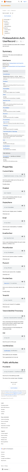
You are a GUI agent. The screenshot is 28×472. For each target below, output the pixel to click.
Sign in (25, 1)
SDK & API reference (5, 407)
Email (4, 94)
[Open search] (19, 1)
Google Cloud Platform (5, 458)
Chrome (2, 454)
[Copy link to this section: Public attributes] (19, 362)
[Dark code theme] (22, 174)
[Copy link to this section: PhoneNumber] (14, 248)
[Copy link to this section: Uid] (6, 333)
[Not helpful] (13, 13)
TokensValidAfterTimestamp (10, 131)
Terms (2, 465)
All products (3, 460)
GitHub (2, 413)
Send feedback (7, 16)
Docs (9, 10)
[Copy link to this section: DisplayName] (13, 202)
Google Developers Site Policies (10, 394)
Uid (4, 140)
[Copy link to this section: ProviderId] (11, 367)
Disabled (5, 81)
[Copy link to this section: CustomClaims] (14, 171)
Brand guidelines (4, 441)
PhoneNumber (6, 107)
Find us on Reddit (4, 421)
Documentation (6, 5)
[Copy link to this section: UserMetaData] (14, 346)
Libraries (2, 411)
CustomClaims (6, 74)
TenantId (5, 125)
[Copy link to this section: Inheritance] (12, 60)
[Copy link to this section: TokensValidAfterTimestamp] (4, 313)
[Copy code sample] (24, 174)
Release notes (4, 439)
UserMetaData (6, 146)
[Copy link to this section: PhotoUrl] (10, 263)
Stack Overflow (4, 435)
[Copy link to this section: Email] (7, 218)
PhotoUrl (5, 113)
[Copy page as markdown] (21, 41)
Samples (3, 409)
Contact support (4, 433)
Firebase (4, 10)
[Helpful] (11, 13)
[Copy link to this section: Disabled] (10, 188)
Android (2, 452)
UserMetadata (6, 148)
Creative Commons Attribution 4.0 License (13, 392)
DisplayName (6, 88)
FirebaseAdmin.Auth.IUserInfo (16, 63)
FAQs (2, 443)
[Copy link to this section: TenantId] (10, 295)
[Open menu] (2, 1)
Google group (4, 437)
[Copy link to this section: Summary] (13, 51)
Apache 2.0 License (17, 393)
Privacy (6, 465)
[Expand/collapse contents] (10, 19)
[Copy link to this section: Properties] (14, 167)
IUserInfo (5, 122)
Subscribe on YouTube (5, 425)
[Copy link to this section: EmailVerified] (13, 233)
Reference (13, 10)
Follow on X (3, 423)
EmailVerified (6, 100)
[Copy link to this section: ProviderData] (13, 278)
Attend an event (4, 427)
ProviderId (6, 156)
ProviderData (6, 119)
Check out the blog (5, 419)
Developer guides (4, 405)
